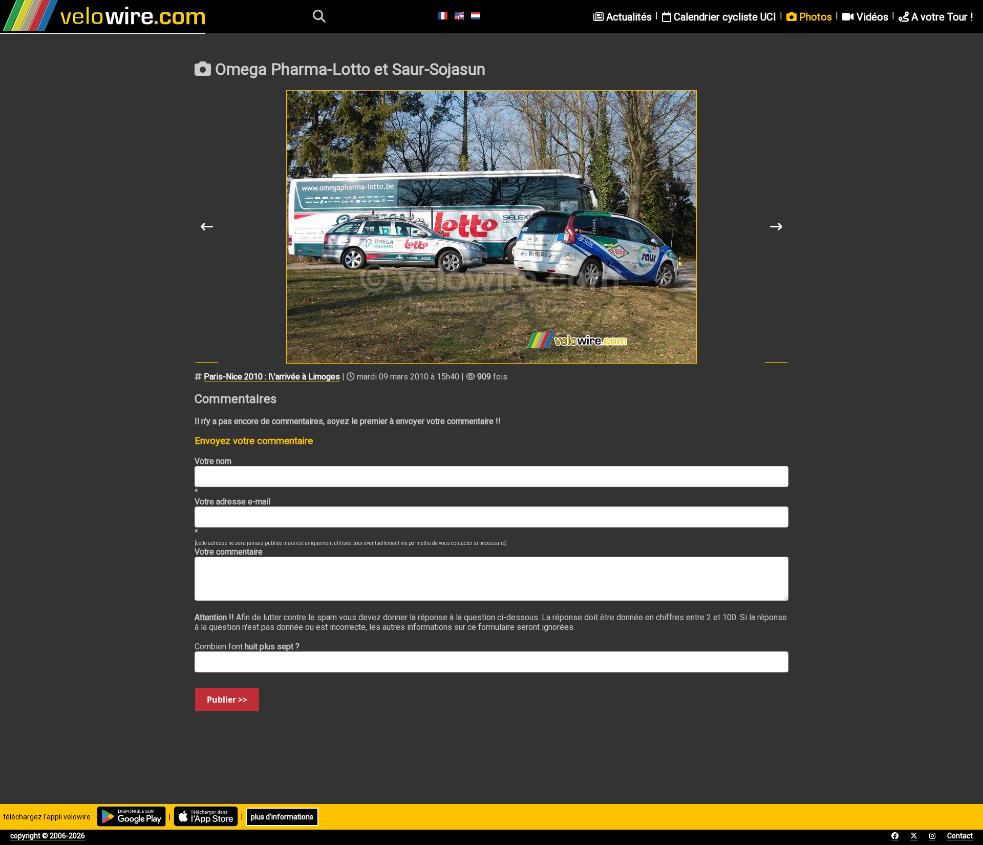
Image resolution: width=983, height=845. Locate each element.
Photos (814, 17)
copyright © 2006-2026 (47, 836)
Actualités (628, 17)
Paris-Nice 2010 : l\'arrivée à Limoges (272, 377)
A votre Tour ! (941, 17)
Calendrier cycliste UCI (723, 17)
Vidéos (871, 17)
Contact (960, 836)
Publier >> (227, 699)
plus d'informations (282, 817)
